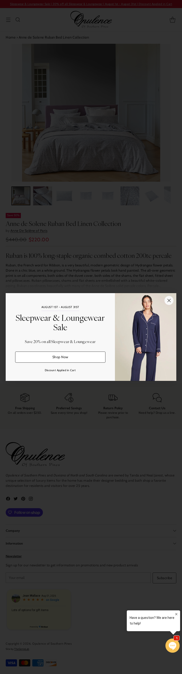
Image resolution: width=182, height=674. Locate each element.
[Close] (168, 300)
